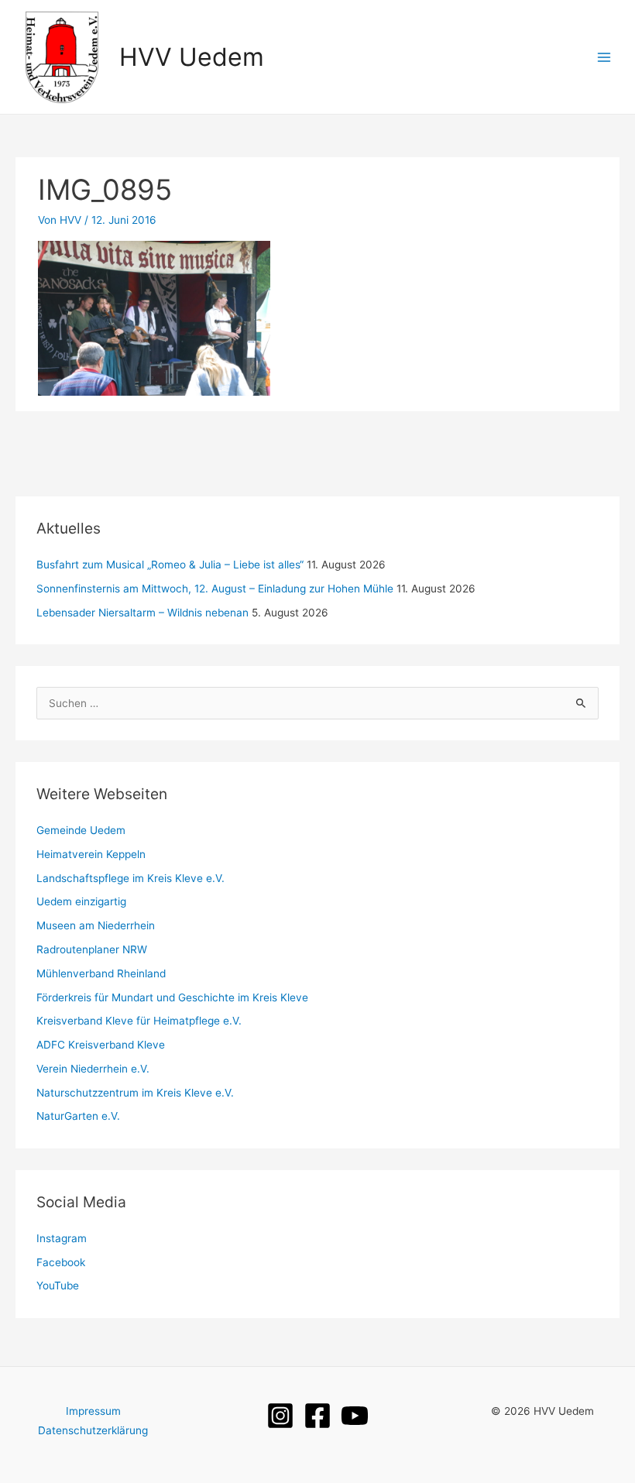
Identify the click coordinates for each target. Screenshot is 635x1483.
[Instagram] (280, 1416)
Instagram (61, 1238)
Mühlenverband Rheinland (101, 973)
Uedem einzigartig (81, 901)
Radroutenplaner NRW (91, 949)
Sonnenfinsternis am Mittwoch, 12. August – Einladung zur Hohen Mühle (214, 588)
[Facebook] (317, 1416)
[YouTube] (355, 1416)
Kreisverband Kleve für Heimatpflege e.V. (139, 1020)
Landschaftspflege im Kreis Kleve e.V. (130, 878)
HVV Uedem (191, 57)
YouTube (57, 1285)
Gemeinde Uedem (80, 830)
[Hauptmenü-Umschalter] (604, 57)
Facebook (60, 1262)
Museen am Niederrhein (95, 925)
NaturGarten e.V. (78, 1116)
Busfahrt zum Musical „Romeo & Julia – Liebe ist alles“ (170, 564)
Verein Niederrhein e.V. (92, 1068)
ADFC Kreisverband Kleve (100, 1044)
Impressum (93, 1411)
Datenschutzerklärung (93, 1430)
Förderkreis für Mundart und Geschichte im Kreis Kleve (172, 997)
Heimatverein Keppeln (91, 854)
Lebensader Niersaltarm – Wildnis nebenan (142, 612)
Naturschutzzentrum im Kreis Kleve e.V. (135, 1093)
